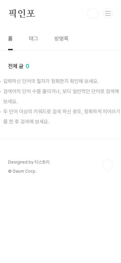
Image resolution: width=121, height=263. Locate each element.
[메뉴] (108, 13)
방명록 (61, 38)
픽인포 (21, 13)
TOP (107, 164)
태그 (33, 38)
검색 (93, 13)
